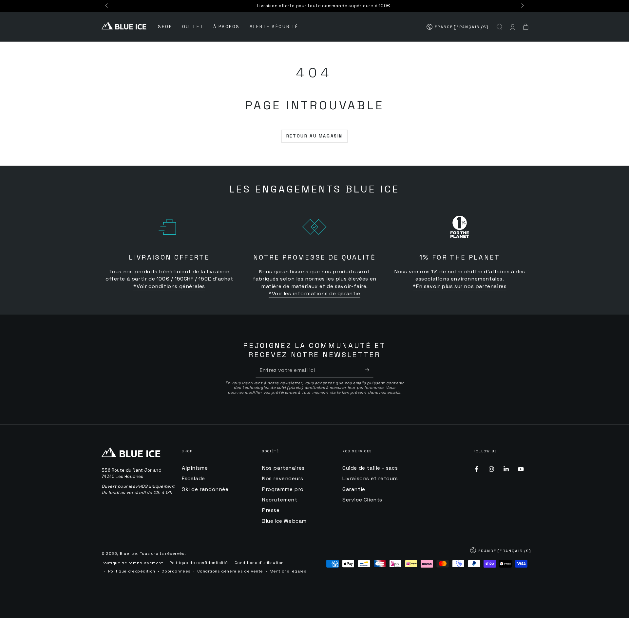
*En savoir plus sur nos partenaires (459, 286)
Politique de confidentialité (198, 562)
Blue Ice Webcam (284, 521)
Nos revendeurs (282, 478)
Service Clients (362, 499)
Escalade (193, 478)
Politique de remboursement (132, 563)
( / (458, 28)
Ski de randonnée (205, 489)
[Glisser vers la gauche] (107, 6)
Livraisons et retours (370, 478)
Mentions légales (288, 571)
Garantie (353, 489)
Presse (271, 510)
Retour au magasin (314, 136)
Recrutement (279, 499)
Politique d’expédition (131, 571)
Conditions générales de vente (230, 571)
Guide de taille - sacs (370, 467)
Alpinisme (195, 467)
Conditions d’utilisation (259, 562)
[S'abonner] (369, 370)
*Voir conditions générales (169, 286)
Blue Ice (128, 553)
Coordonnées (176, 571)
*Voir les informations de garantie (314, 293)
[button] (499, 27)
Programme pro (283, 489)
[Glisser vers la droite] (521, 6)
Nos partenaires (283, 467)
